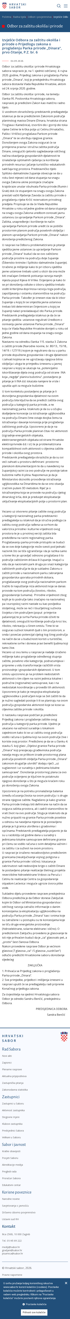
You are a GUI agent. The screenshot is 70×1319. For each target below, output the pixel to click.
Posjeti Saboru (10, 1158)
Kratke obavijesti (11, 1151)
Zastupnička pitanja (12, 1082)
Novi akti (7, 1055)
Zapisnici (7, 1062)
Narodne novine (11, 1198)
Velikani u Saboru (11, 1137)
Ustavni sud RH (10, 1219)
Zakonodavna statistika (15, 1089)
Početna (6, 16)
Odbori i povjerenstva (39, 16)
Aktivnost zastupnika (13, 1110)
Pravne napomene (12, 1274)
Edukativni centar (11, 1185)
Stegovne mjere (11, 1117)
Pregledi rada (9, 1171)
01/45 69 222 (14, 1240)
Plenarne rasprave (12, 1069)
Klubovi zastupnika (12, 1123)
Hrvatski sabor (18, 6)
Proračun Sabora (11, 1178)
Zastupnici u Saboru (13, 1103)
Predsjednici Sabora (13, 1130)
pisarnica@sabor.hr (12, 1253)
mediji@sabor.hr (11, 1247)
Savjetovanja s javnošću (15, 1205)
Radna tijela (19, 16)
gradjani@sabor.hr (12, 1250)
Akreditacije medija (12, 1164)
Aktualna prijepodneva (14, 1076)
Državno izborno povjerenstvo (19, 1212)
